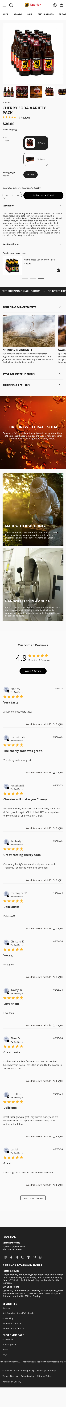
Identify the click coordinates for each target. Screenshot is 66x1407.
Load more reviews (33, 1198)
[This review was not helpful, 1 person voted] (59, 880)
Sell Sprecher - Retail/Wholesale (18, 1313)
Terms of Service (10, 1376)
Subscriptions (9, 1344)
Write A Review (33, 670)
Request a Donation (12, 1323)
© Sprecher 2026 (11, 1370)
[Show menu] (4, 5)
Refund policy (27, 1376)
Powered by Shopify (12, 1382)
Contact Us (8, 1339)
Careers (6, 1308)
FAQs (5, 1354)
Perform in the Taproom (14, 1328)
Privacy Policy (27, 1370)
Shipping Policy (44, 1376)
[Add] (59, 270)
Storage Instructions (19, 374)
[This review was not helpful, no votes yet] (59, 724)
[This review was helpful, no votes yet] (54, 724)
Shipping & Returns (16, 385)
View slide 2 (33, 278)
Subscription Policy (46, 1370)
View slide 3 (41, 278)
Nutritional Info (11, 244)
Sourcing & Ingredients (19, 307)
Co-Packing (8, 1318)
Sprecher (7, 102)
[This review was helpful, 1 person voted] (54, 1080)
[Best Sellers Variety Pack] (13, 265)
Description (8, 205)
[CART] (61, 5)
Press (5, 1349)
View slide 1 (25, 278)
